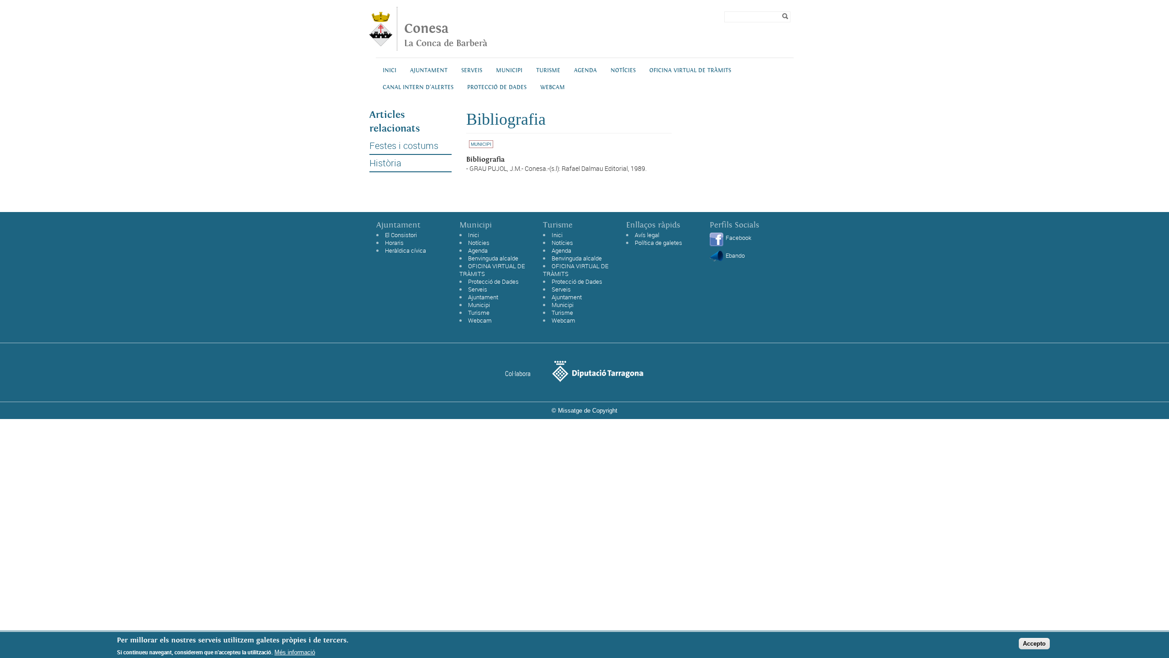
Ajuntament (429, 70)
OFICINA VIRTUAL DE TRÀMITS (492, 270)
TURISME (548, 70)
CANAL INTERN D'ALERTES (418, 87)
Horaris (394, 243)
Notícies (623, 70)
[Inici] (380, 43)
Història (385, 163)
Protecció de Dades (493, 281)
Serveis (471, 70)
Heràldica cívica (405, 250)
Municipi (509, 70)
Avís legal (647, 235)
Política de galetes (658, 243)
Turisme (479, 312)
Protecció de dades (497, 87)
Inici (389, 70)
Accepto (1034, 643)
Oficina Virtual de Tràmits (690, 70)
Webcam (552, 87)
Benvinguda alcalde (493, 258)
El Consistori (401, 235)
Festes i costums (403, 146)
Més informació (294, 652)
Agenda (585, 70)
